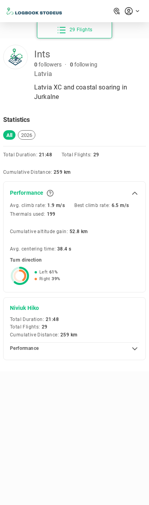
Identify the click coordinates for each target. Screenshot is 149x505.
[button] (9, 135)
